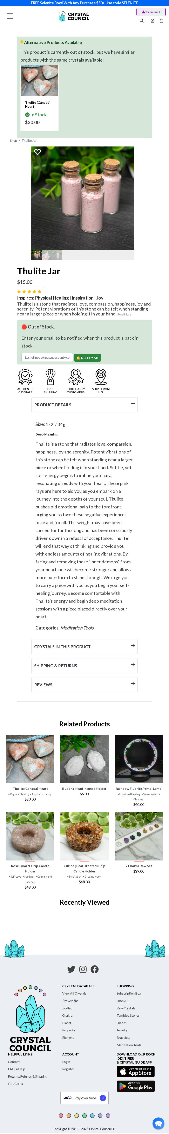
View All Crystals (74, 993)
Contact (14, 1062)
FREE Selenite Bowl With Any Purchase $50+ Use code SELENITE (84, 3)
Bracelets (123, 1037)
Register (68, 1069)
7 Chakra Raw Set (139, 866)
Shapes (122, 1023)
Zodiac (67, 1008)
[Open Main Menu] (9, 16)
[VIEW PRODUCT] (30, 759)
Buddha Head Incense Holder (84, 788)
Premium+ (153, 12)
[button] (158, 1123)
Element (68, 1037)
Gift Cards (15, 1083)
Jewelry (122, 1030)
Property (68, 1030)
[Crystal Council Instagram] (84, 970)
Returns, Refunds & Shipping (27, 1076)
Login (66, 1062)
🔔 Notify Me (87, 358)
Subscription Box (129, 993)
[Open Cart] (162, 20)
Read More (124, 314)
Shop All (122, 1001)
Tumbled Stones (128, 1015)
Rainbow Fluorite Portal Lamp (139, 788)
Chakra (67, 1015)
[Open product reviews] (29, 291)
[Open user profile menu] (153, 20)
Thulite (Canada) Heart (30, 788)
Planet (66, 1023)
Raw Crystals (126, 1008)
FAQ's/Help (16, 1069)
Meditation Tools (129, 1045)
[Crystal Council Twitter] (73, 970)
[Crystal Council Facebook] (96, 970)
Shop (13, 140)
